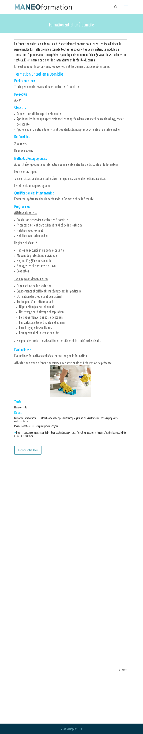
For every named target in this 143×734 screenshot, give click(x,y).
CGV (80, 729)
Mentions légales (69, 729)
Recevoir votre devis (28, 450)
